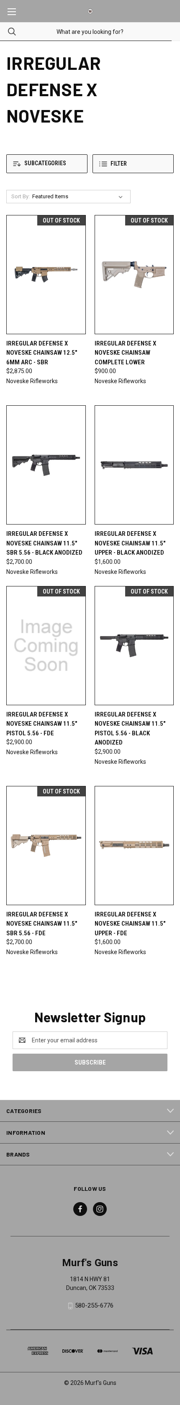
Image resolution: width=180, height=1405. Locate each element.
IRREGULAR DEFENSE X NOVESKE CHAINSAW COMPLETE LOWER (125, 353)
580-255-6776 (94, 1305)
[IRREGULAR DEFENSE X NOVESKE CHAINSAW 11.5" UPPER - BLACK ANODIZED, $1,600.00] (134, 465)
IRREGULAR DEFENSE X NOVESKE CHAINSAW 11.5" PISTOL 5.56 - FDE (41, 724)
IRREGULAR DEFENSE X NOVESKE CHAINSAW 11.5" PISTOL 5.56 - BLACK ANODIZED (130, 729)
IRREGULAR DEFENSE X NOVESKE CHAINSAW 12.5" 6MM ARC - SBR (41, 353)
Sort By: (20, 196)
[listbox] (79, 196)
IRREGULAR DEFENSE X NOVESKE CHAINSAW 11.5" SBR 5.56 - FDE (41, 924)
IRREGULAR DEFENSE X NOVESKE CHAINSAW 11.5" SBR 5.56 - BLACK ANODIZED (44, 543)
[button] (46, 163)
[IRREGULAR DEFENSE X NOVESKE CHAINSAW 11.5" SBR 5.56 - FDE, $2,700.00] (46, 845)
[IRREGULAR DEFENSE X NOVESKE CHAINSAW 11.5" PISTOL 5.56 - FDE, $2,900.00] (46, 646)
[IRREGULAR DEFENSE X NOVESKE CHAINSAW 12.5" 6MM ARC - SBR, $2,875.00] (46, 275)
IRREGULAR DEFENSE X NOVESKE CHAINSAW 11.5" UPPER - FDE (130, 924)
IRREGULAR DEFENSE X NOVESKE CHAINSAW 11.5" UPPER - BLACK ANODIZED (130, 543)
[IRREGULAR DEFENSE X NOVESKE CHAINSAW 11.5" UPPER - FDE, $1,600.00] (134, 845)
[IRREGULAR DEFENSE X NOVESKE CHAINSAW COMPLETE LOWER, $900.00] (134, 275)
